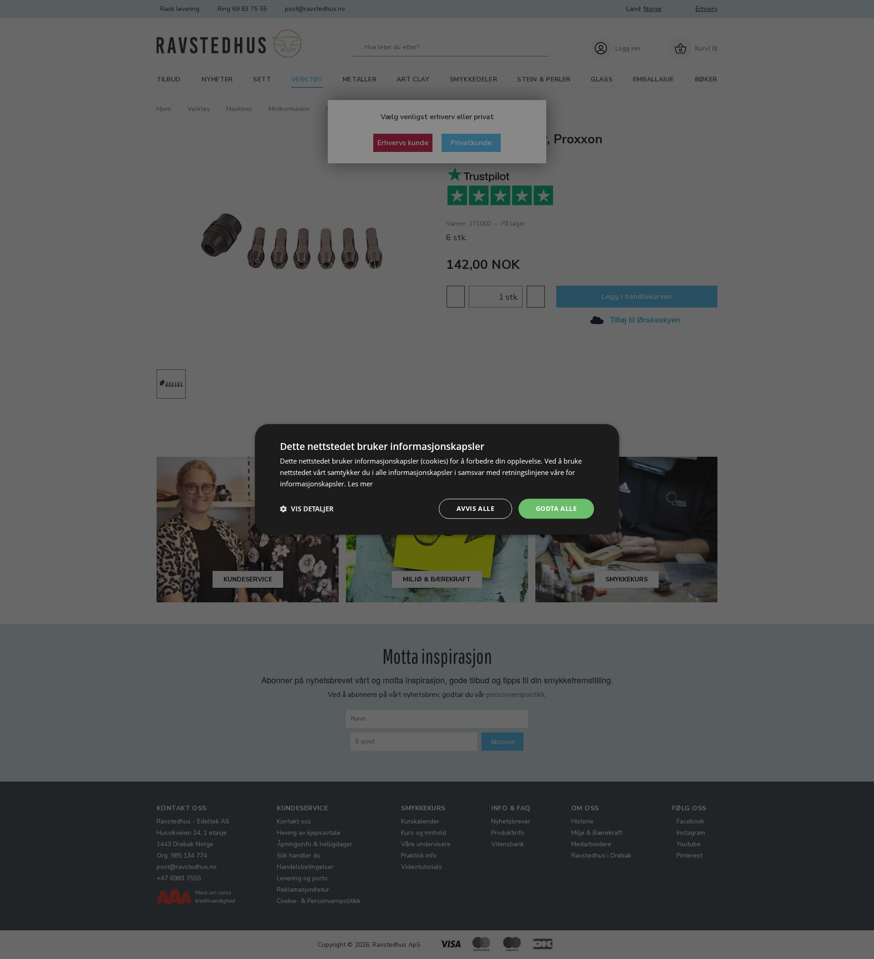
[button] (307, 509)
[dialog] (437, 479)
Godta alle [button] (556, 508)
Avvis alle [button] (475, 508)
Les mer (360, 483)
